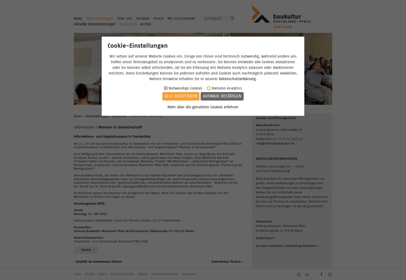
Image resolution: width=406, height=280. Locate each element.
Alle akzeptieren (181, 96)
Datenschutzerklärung (237, 79)
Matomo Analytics (227, 88)
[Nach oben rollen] (396, 270)
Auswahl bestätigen (222, 96)
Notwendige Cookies (185, 88)
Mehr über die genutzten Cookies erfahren (203, 107)
